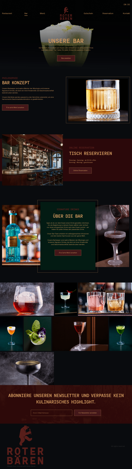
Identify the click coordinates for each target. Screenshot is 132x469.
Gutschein (88, 13)
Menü (42, 13)
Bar (26, 13)
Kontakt (126, 13)
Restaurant (7, 13)
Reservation (108, 13)
